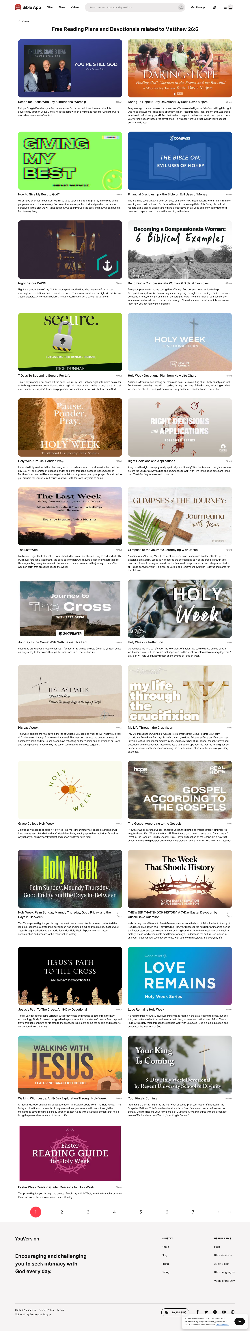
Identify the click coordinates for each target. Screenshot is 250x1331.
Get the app (198, 7)
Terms (60, 1310)
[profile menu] (228, 7)
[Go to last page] (229, 1212)
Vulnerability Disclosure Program (33, 1314)
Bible (50, 7)
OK (239, 1321)
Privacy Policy (46, 1310)
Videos (75, 7)
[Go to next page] (219, 1212)
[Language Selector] (214, 7)
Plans (62, 7)
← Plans (23, 21)
